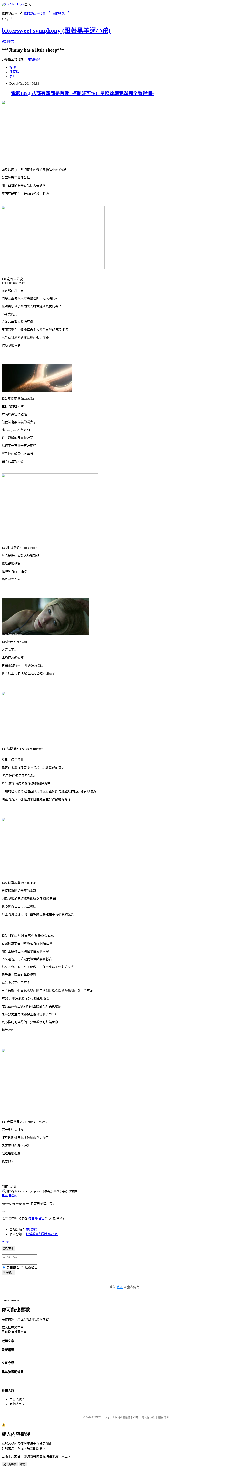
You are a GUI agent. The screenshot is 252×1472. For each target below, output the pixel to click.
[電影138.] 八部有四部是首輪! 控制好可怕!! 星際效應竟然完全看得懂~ (81, 93)
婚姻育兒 (34, 59)
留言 (42, 1218)
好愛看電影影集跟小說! (42, 1234)
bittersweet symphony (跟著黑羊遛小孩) (56, 30)
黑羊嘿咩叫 (9, 1196)
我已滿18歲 (9, 1464)
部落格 (14, 72)
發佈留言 (8, 1272)
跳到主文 (8, 41)
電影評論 (32, 1229)
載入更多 (8, 1248)
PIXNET (96, 1417)
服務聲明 (163, 1417)
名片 (12, 76)
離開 (22, 1464)
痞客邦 (33, 1218)
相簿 (12, 67)
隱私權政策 (148, 1417)
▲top (5, 1241)
